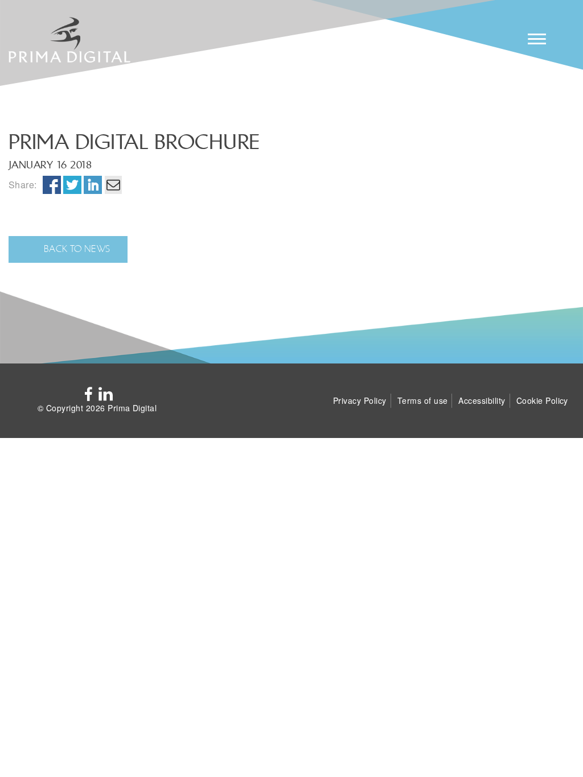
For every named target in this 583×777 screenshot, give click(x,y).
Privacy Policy (360, 400)
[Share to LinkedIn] (93, 185)
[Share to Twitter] (72, 185)
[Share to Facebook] (52, 185)
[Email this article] (113, 185)
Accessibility (481, 400)
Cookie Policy (542, 400)
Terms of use (422, 400)
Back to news (75, 249)
